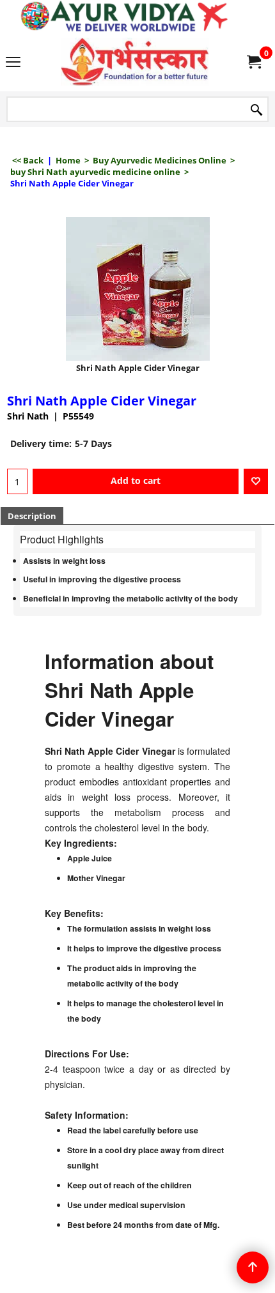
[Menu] (13, 62)
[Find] (256, 110)
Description (32, 516)
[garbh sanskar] (135, 62)
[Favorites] (256, 481)
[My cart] (253, 62)
